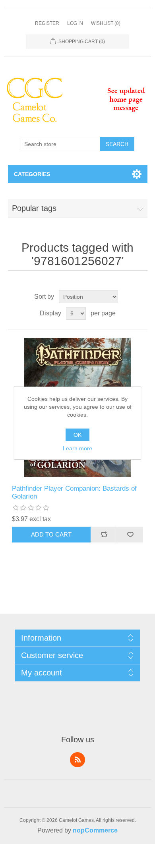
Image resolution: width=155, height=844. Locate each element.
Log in (75, 23)
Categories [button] (32, 174)
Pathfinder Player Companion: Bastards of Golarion (74, 492)
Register (47, 23)
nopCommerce (95, 830)
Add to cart (51, 534)
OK (77, 435)
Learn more (77, 448)
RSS (77, 759)
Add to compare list (104, 534)
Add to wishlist (130, 534)
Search (117, 144)
